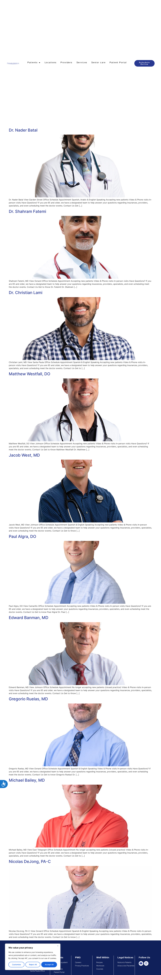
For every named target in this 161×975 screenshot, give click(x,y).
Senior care (98, 62)
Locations (51, 62)
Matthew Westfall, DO (29, 373)
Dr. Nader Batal (23, 130)
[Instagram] (146, 963)
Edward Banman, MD (28, 617)
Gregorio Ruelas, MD (28, 698)
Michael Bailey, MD (27, 780)
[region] (32, 957)
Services (81, 62)
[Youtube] (141, 963)
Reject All (33, 964)
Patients (32, 62)
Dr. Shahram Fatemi (27, 211)
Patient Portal (118, 62)
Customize (16, 964)
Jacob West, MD (24, 455)
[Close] (57, 945)
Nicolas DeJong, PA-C (30, 861)
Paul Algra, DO (22, 536)
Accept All (49, 964)
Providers (66, 62)
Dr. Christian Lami (25, 292)
